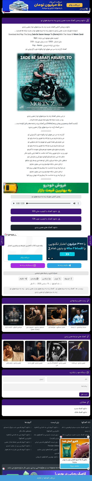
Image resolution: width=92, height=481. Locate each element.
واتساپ (33, 279)
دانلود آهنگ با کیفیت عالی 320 (44, 211)
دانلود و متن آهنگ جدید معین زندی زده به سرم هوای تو (63, 20)
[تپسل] (4, 184)
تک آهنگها (55, 284)
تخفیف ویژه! (74, 466)
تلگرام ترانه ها (63, 265)
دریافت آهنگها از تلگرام (46, 478)
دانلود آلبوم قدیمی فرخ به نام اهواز (17, 449)
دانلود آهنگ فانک (81, 412)
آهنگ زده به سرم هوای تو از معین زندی (40, 289)
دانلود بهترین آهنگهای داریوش (47, 457)
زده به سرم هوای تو (17, 289)
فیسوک (66, 279)
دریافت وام (25, 257)
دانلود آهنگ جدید (80, 409)
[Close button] (88, 437)
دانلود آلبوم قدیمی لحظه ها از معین (17, 442)
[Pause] (48, 258)
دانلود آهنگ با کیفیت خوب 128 (44, 219)
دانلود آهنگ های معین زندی (46, 227)
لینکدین (45, 279)
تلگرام (22, 279)
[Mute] (52, 258)
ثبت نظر (84, 394)
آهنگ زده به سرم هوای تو (65, 289)
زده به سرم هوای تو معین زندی (46, 292)
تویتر (56, 279)
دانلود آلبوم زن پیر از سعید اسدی (18, 446)
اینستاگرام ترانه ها (26, 265)
